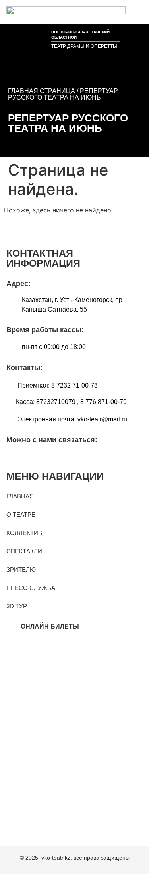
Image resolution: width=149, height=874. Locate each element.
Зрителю (21, 569)
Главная (20, 496)
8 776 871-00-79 (103, 401)
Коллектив (24, 532)
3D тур (16, 606)
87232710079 (55, 401)
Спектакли (24, 551)
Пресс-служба (30, 587)
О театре (20, 514)
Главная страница (41, 91)
